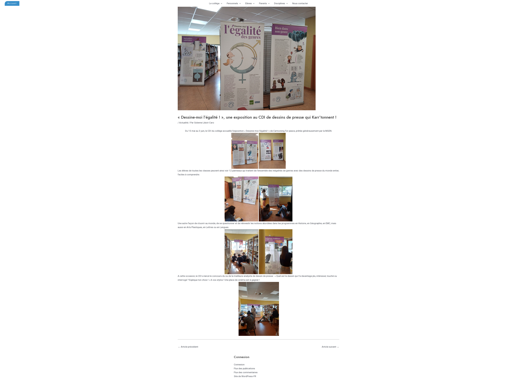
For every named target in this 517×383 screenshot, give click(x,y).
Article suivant (330, 346)
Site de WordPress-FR (245, 376)
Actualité (183, 122)
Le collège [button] (214, 3)
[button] (12, 3)
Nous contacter (300, 3)
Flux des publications (244, 368)
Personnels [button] (232, 3)
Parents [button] (263, 3)
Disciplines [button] (279, 3)
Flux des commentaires (246, 372)
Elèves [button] (248, 3)
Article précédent (188, 346)
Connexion (239, 364)
